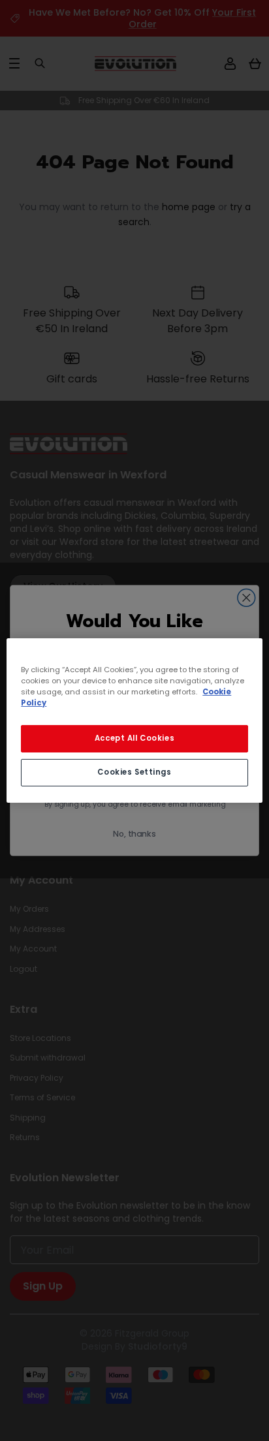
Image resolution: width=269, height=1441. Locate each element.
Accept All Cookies (134, 738)
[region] (134, 720)
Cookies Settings (134, 772)
